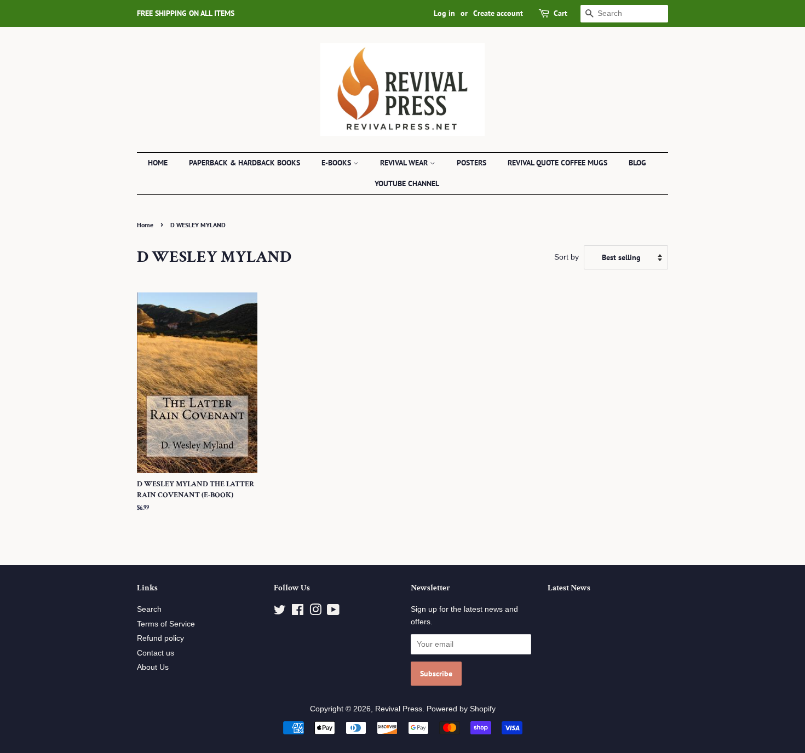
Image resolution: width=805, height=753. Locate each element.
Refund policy (160, 638)
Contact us (155, 653)
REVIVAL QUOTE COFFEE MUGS (557, 163)
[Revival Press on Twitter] (280, 612)
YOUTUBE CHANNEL (407, 183)
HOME (158, 163)
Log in (444, 13)
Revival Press (398, 709)
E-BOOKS (337, 163)
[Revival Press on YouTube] (333, 612)
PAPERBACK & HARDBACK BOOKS (244, 163)
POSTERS (471, 163)
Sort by (566, 256)
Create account (498, 13)
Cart (560, 13)
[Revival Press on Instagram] (315, 612)
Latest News (569, 588)
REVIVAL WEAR (405, 163)
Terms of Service (166, 624)
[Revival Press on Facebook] (297, 612)
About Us (153, 667)
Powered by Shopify (461, 709)
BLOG (637, 163)
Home (145, 225)
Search (149, 609)
